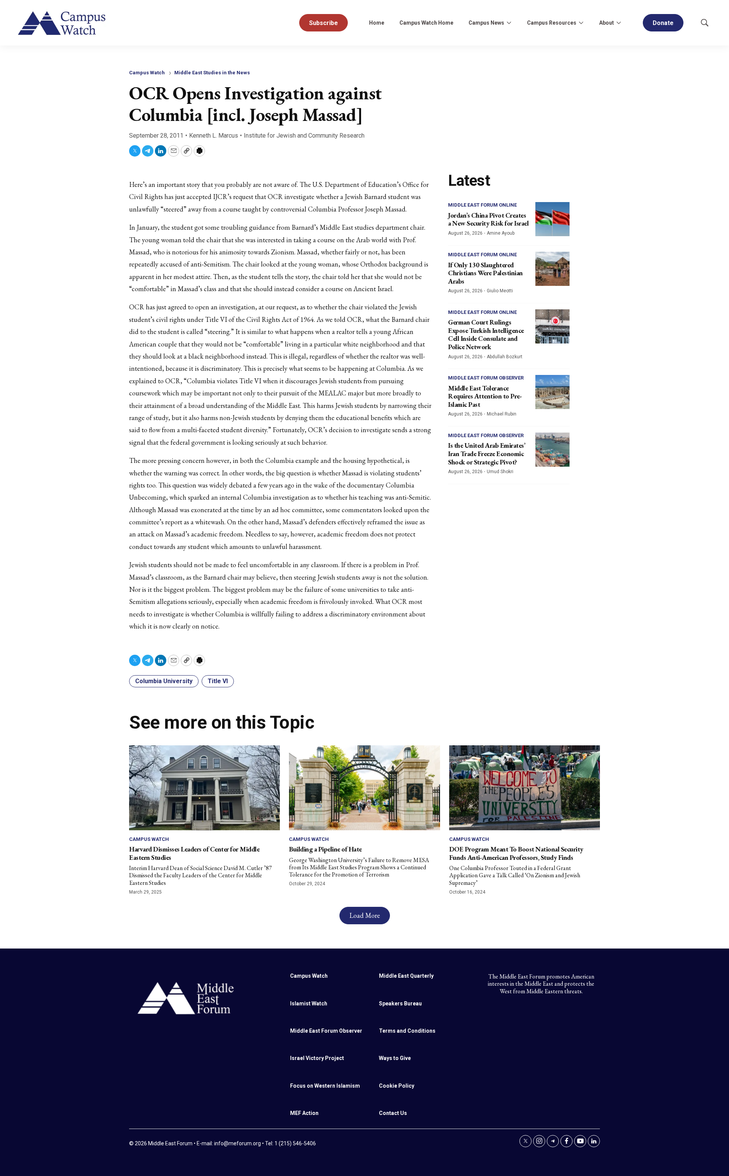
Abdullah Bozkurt (504, 356)
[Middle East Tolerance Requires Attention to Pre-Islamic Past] (552, 392)
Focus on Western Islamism (325, 1086)
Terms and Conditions (407, 1031)
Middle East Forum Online (482, 205)
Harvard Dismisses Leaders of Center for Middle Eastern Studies (194, 853)
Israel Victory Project (317, 1058)
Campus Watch (147, 72)
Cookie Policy (396, 1086)
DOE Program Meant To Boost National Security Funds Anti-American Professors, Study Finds (516, 853)
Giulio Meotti (500, 290)
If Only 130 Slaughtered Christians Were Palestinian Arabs (485, 272)
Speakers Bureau (400, 1003)
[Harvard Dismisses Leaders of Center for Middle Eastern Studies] (204, 787)
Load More (364, 915)
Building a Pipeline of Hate (325, 849)
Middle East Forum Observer (486, 378)
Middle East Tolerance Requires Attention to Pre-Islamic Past (485, 396)
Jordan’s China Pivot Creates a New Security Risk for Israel (488, 219)
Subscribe (323, 23)
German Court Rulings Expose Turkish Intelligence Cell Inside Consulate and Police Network (486, 334)
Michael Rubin (501, 414)
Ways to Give (395, 1058)
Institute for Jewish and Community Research (304, 135)
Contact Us (393, 1113)
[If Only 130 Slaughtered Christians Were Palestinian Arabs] (552, 269)
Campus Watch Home (426, 23)
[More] (509, 23)
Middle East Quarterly (406, 976)
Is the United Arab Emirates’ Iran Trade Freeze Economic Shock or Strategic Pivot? (486, 453)
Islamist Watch (308, 1003)
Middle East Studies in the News (212, 72)
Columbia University (164, 681)
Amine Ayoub (500, 233)
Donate (663, 23)
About (606, 23)
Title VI (218, 681)
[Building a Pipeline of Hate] (364, 787)
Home (376, 23)
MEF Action (304, 1113)
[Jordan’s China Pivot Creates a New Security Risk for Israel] (552, 219)
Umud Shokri (500, 471)
